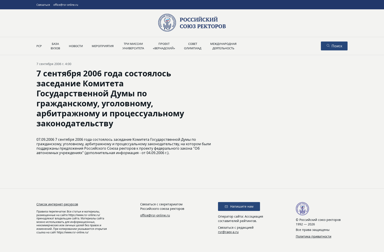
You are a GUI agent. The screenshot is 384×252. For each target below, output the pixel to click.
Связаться (43, 5)
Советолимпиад (192, 46)
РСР (39, 46)
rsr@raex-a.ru (228, 232)
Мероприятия (103, 46)
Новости (76, 46)
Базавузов (55, 46)
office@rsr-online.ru (65, 5)
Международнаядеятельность (223, 46)
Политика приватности (313, 236)
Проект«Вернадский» (164, 46)
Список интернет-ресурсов (57, 204)
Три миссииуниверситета (133, 46)
